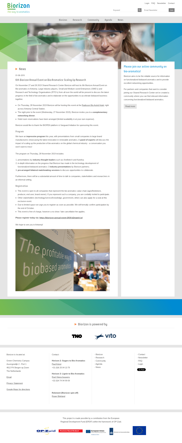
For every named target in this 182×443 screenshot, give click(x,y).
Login (147, 3)
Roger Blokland (58, 396)
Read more (130, 106)
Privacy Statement (15, 383)
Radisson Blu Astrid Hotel (93, 105)
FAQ (153, 3)
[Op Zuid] (46, 434)
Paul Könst (56, 364)
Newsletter (161, 3)
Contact (171, 3)
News (98, 367)
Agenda (99, 364)
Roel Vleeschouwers (61, 377)
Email (9, 377)
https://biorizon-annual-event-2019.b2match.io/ (61, 218)
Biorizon (18, 8)
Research (100, 357)
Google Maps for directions (18, 389)
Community (101, 361)
